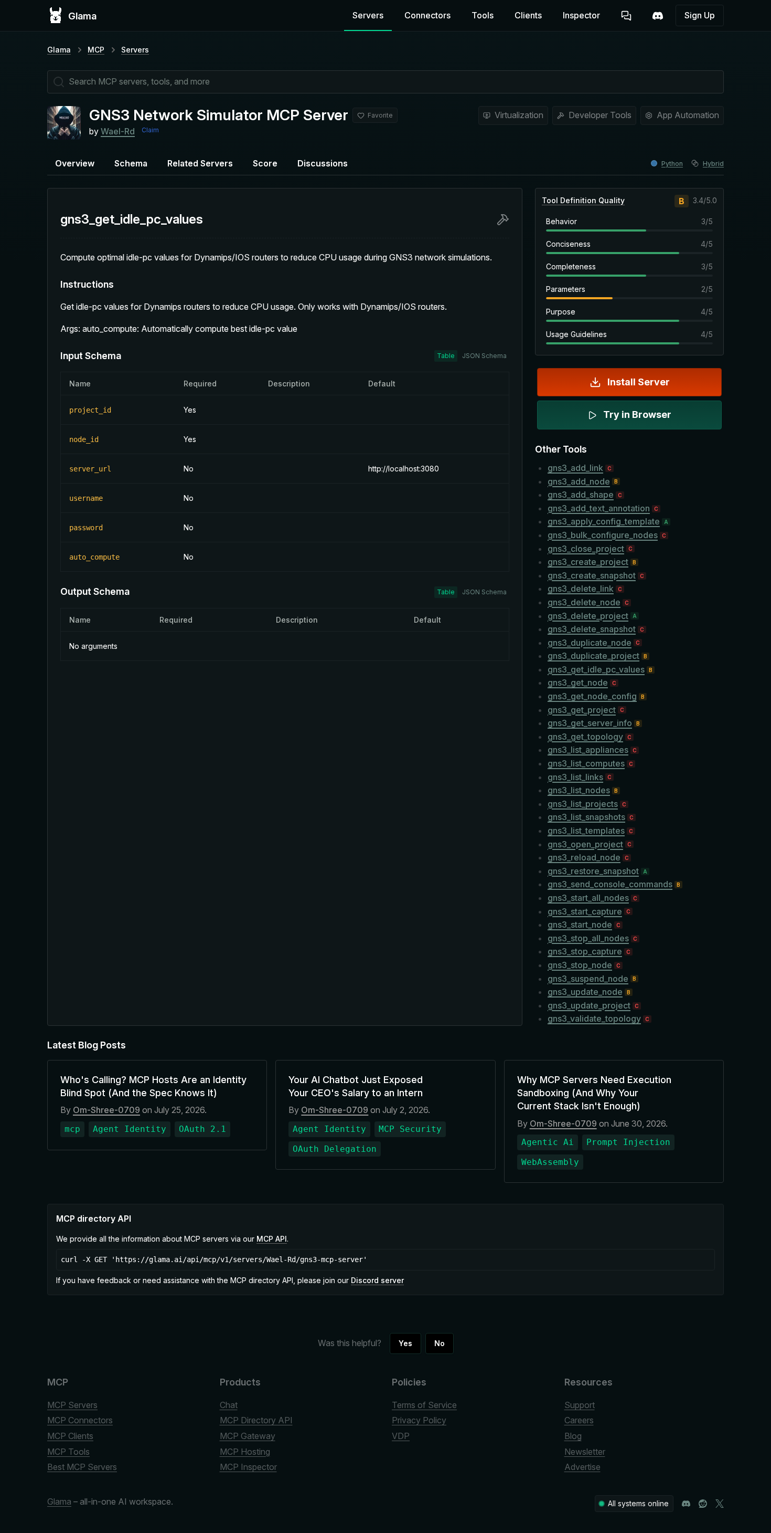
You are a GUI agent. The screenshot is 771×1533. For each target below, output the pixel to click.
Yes (405, 1343)
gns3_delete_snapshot (592, 629)
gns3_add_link (575, 468)
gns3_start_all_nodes (588, 897)
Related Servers (200, 163)
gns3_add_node (579, 481)
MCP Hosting (245, 1451)
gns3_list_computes (586, 763)
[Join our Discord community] (686, 1503)
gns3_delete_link (581, 588)
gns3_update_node (585, 991)
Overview (74, 163)
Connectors (427, 15)
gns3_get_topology (585, 736)
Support (579, 1405)
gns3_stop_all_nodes (588, 938)
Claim (150, 130)
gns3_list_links (575, 777)
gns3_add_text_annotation (599, 508)
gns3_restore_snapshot (593, 871)
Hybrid (713, 163)
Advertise (582, 1467)
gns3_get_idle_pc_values (596, 669)
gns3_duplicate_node (589, 642)
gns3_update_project (589, 1005)
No (439, 1343)
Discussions (322, 163)
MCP (96, 49)
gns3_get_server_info (590, 723)
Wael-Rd (118, 131)
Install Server (638, 381)
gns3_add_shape (581, 494)
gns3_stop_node (580, 965)
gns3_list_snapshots (586, 817)
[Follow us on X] (719, 1503)
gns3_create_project (588, 561)
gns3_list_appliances (588, 749)
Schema (130, 163)
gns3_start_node (580, 924)
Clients (528, 15)
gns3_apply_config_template (604, 521)
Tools (483, 15)
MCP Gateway (247, 1436)
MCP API (271, 1238)
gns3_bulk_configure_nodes (603, 535)
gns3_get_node (578, 682)
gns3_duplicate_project (593, 655)
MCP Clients (70, 1436)
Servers (367, 15)
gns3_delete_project (588, 616)
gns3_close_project (586, 548)
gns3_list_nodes (579, 790)
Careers (579, 1420)
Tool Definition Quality (583, 200)
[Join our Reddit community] (703, 1503)
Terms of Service (424, 1405)
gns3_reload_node (584, 857)
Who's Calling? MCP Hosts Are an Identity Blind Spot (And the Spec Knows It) (153, 1086)
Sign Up (699, 15)
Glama (59, 49)
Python (672, 163)
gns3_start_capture (585, 911)
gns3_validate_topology (594, 1018)
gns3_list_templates (586, 830)
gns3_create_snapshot (592, 575)
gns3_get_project (582, 710)
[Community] (657, 15)
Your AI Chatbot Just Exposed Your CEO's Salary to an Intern (355, 1086)
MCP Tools (68, 1451)
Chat (229, 1405)
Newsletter (584, 1451)
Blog (573, 1436)
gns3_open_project (585, 844)
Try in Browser (637, 414)
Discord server (377, 1280)
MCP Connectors (80, 1420)
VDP (401, 1436)
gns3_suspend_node (588, 978)
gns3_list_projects (583, 804)
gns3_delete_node (584, 602)
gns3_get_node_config (592, 696)
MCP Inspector (248, 1467)
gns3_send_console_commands (610, 884)
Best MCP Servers (82, 1467)
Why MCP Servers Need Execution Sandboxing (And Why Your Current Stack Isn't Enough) (594, 1092)
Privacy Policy (419, 1420)
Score (265, 163)
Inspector (581, 15)
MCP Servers (72, 1405)
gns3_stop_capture (585, 951)
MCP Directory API (256, 1420)
